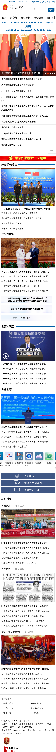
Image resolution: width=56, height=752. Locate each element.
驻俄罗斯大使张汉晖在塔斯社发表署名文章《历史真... (25, 611)
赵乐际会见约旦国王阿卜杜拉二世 (16, 133)
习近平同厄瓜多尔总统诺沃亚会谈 (16, 91)
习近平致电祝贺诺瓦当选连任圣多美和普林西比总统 (24, 116)
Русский (35, 2)
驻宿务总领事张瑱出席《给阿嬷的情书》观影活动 (23, 688)
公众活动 (19, 506)
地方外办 (7, 708)
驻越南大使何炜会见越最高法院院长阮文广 (20, 562)
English (12, 2)
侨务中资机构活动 (10, 632)
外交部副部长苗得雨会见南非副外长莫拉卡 (20, 286)
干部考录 (35, 713)
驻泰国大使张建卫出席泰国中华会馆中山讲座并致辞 (24, 678)
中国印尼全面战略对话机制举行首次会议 (19, 213)
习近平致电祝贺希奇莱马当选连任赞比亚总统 (21, 79)
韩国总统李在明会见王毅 (12, 223)
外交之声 (6, 569)
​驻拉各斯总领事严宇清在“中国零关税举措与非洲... (23, 620)
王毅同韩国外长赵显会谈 (12, 228)
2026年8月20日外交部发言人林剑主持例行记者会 (23, 369)
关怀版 (47, 2)
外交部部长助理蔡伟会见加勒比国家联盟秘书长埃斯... (25, 276)
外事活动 (6, 506)
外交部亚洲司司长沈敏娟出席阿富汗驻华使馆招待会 (24, 437)
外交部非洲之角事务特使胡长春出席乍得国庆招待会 (24, 441)
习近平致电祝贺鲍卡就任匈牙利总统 (28, 24)
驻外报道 (6, 498)
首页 (4, 17)
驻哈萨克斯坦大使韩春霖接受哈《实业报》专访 (22, 616)
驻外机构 (35, 703)
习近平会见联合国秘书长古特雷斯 (18, 73)
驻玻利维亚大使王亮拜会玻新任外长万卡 (19, 558)
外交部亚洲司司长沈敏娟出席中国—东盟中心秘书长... (25, 432)
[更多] (52, 151)
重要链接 (7, 713)
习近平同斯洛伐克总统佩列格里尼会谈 (18, 121)
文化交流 (28, 632)
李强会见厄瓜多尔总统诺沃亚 (14, 127)
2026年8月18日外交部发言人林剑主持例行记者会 (23, 378)
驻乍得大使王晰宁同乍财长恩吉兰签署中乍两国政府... (25, 548)
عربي (42, 2)
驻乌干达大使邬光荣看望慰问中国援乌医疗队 (21, 673)
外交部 (13, 17)
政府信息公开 (31, 489)
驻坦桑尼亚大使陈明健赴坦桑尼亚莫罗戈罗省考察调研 (25, 683)
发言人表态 (7, 326)
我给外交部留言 (33, 483)
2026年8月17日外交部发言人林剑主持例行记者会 (23, 383)
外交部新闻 (7, 233)
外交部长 (25, 17)
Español (28, 2)
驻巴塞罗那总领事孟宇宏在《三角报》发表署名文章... (25, 625)
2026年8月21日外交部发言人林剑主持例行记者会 (23, 364)
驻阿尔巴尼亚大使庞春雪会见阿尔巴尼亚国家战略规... (25, 553)
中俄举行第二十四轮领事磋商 (14, 446)
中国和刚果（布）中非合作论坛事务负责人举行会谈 (24, 281)
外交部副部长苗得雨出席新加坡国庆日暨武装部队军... (25, 291)
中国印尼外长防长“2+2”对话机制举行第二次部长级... (28, 209)
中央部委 (7, 703)
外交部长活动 (9, 164)
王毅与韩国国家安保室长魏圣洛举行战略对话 (21, 139)
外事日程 (25, 318)
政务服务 (29, 476)
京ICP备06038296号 (37, 730)
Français (20, 2)
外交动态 (38, 17)
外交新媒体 (36, 708)
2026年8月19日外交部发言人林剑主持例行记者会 (23, 373)
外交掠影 (19, 569)
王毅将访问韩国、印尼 (11, 145)
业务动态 (6, 389)
